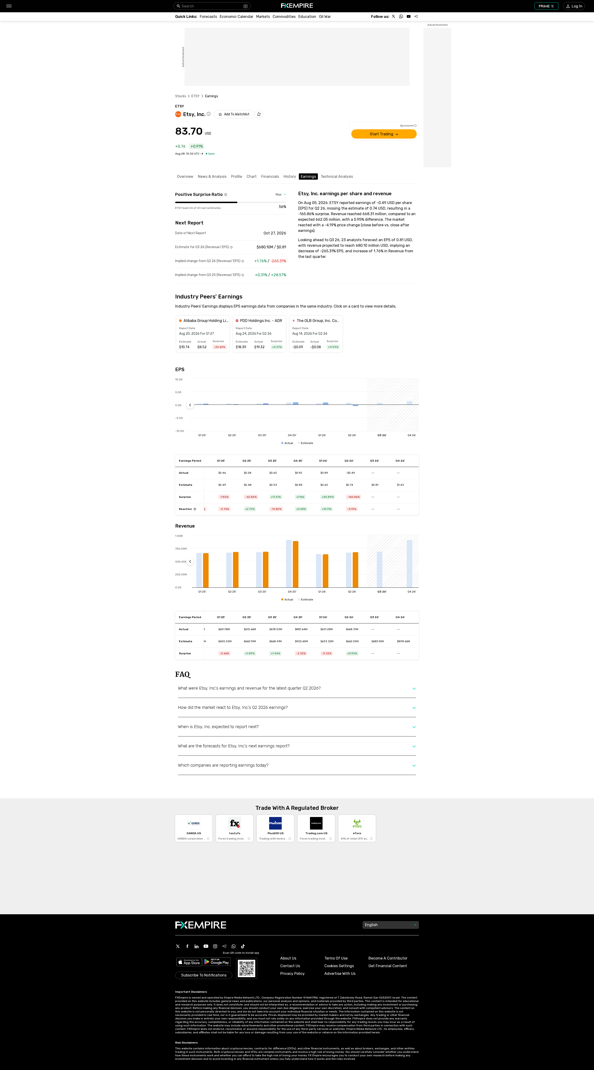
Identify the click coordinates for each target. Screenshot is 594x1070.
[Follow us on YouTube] (408, 16)
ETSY (195, 96)
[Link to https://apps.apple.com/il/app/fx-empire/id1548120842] (189, 962)
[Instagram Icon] (215, 946)
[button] (9, 6)
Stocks (180, 96)
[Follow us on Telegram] (416, 16)
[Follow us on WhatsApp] (401, 16)
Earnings (308, 176)
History (290, 176)
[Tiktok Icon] (243, 946)
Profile (236, 176)
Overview (185, 176)
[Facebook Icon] (187, 946)
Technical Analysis (337, 176)
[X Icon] (178, 946)
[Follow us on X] (394, 16)
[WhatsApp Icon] (233, 946)
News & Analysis (212, 176)
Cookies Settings (339, 966)
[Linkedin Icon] (196, 946)
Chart (252, 176)
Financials (270, 176)
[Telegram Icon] (224, 946)
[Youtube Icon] (206, 946)
